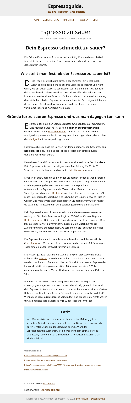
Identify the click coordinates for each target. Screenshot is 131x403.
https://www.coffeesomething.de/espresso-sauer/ (45, 360)
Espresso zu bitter (50, 389)
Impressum (82, 398)
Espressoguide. (65, 6)
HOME (36, 19)
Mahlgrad (34, 139)
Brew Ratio (31, 243)
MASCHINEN (69, 19)
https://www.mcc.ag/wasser (36, 370)
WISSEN (84, 19)
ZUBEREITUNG (51, 19)
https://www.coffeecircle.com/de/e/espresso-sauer (45, 355)
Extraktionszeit (76, 170)
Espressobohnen (57, 131)
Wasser (43, 258)
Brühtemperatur (33, 219)
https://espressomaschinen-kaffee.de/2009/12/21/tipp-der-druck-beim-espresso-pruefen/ (62, 365)
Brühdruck (58, 193)
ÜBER (95, 19)
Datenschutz (98, 398)
